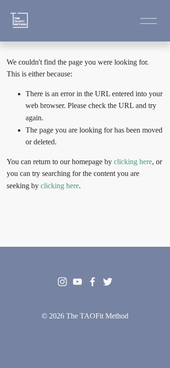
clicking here (133, 162)
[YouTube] (77, 281)
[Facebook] (92, 281)
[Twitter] (107, 281)
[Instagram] (62, 281)
